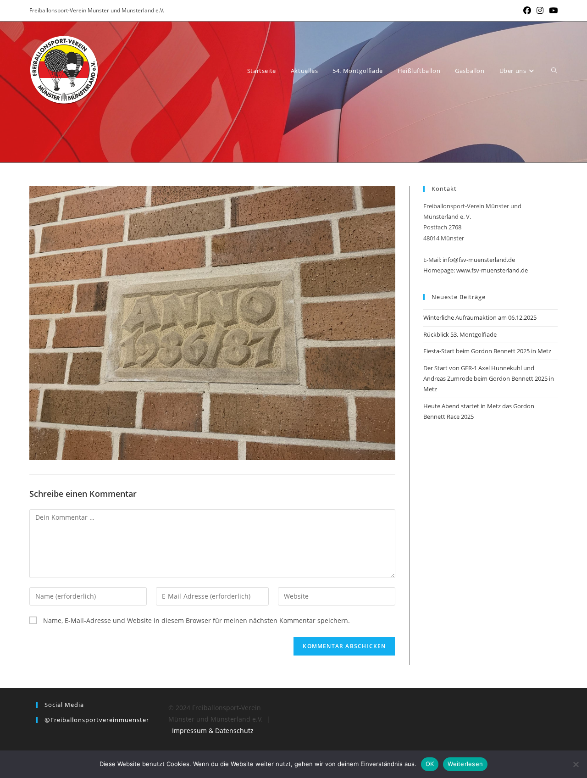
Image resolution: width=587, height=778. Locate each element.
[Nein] (575, 764)
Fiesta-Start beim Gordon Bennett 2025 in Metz (487, 351)
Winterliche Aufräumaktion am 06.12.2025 (480, 317)
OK (430, 763)
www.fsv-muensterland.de (492, 270)
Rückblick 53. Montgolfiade (460, 334)
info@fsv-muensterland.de (479, 260)
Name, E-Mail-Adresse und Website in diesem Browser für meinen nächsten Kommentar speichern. (196, 620)
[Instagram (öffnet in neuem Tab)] (540, 10)
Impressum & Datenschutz (213, 730)
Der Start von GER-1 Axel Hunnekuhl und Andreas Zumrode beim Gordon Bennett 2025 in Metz (488, 379)
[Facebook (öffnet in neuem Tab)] (527, 10)
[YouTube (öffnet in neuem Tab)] (552, 10)
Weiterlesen (465, 763)
